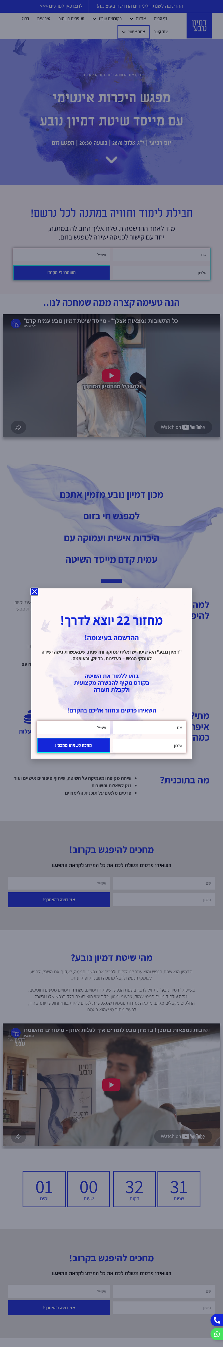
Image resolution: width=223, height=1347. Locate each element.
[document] (111, 673)
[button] (34, 591)
